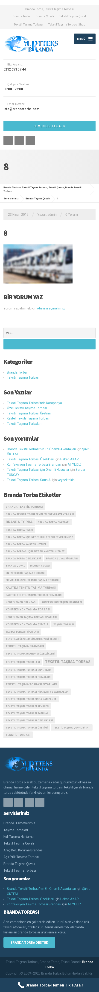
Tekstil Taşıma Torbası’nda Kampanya (34, 403)
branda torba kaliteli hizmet (26, 544)
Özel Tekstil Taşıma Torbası (27, 408)
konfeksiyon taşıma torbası (28, 609)
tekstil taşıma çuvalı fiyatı (71, 727)
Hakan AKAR (69, 459)
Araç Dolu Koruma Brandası (23, 850)
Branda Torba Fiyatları (53, 522)
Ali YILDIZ (74, 464)
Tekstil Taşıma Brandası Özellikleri (30, 653)
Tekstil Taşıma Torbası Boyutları (28, 670)
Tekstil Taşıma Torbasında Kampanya (31, 699)
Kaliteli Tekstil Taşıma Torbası (28, 418)
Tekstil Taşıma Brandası (25, 646)
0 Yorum (71, 214)
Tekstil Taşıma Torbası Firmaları (28, 677)
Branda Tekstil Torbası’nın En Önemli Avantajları (41, 449)
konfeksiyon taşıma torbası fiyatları (31, 617)
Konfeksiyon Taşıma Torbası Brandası (34, 464)
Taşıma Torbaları (15, 830)
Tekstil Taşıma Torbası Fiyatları (31, 684)
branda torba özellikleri (23, 558)
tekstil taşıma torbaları (23, 662)
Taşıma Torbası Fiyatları (22, 631)
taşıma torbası (63, 624)
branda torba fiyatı (19, 530)
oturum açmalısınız (51, 308)
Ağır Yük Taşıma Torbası (21, 857)
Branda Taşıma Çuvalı (19, 864)
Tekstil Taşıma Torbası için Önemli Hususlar (38, 469)
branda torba (19, 522)
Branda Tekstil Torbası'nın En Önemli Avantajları (40, 514)
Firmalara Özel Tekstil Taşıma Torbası (32, 580)
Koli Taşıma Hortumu (18, 837)
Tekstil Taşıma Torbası (28, 24)
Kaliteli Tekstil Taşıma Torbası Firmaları (33, 595)
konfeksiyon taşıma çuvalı (27, 624)
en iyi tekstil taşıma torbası (25, 573)
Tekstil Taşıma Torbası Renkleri (27, 706)
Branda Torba (21, 16)
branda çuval (15, 565)
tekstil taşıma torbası (68, 662)
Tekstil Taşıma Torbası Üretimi (29, 413)
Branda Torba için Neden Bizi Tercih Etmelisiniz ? (39, 537)
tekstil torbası (18, 735)
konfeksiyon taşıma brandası (61, 602)
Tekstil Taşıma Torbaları (24, 423)
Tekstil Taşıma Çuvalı (73, 16)
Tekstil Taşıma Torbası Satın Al (29, 480)
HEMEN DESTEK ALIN (49, 126)
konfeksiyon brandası (21, 602)
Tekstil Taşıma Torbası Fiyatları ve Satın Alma (37, 691)
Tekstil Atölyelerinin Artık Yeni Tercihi (32, 639)
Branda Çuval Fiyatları (62, 558)
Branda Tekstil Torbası (24, 506)
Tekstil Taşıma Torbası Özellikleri (30, 459)
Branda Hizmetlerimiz (19, 823)
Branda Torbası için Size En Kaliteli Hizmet (35, 551)
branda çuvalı (40, 565)
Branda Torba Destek (29, 942)
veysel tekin (66, 480)
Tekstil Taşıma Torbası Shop (66, 24)
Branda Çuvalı (45, 16)
